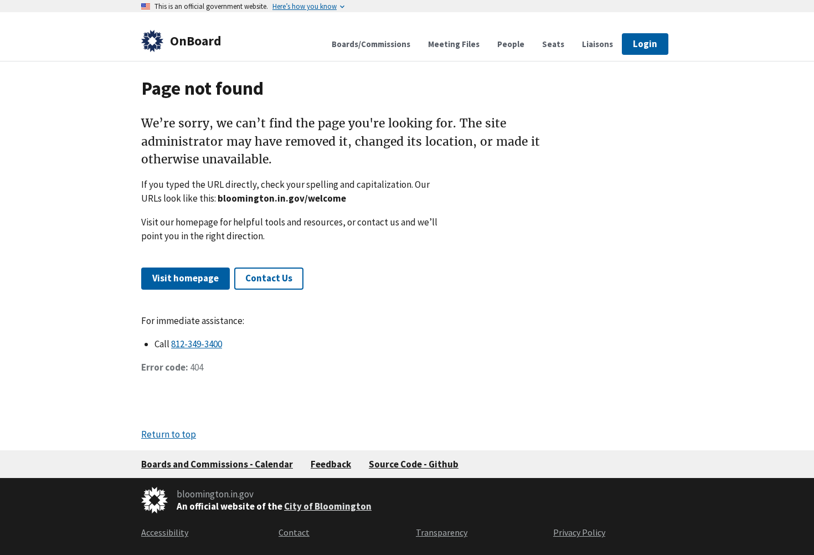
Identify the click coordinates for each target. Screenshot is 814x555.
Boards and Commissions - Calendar (217, 464)
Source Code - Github (413, 464)
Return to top (168, 434)
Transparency (441, 532)
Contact (294, 532)
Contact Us (268, 278)
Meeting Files (454, 44)
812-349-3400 (196, 344)
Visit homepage (185, 278)
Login (645, 44)
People (510, 44)
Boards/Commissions (371, 44)
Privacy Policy (579, 532)
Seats (553, 44)
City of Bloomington (328, 506)
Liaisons (597, 44)
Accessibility (164, 532)
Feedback (331, 464)
